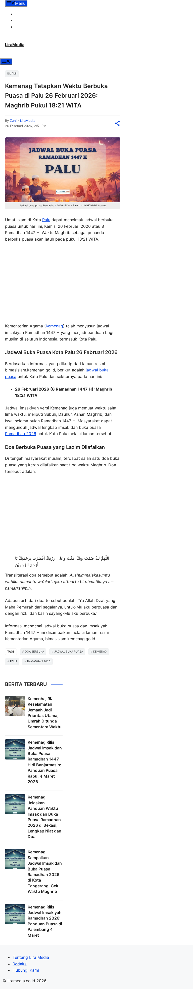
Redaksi (22, 20)
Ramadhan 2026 (20, 433)
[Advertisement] (62, 283)
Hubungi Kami (28, 26)
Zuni (13, 121)
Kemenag (54, 325)
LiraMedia (14, 44)
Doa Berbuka (34, 651)
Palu (46, 219)
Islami (12, 73)
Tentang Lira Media (33, 13)
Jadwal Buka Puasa (68, 651)
